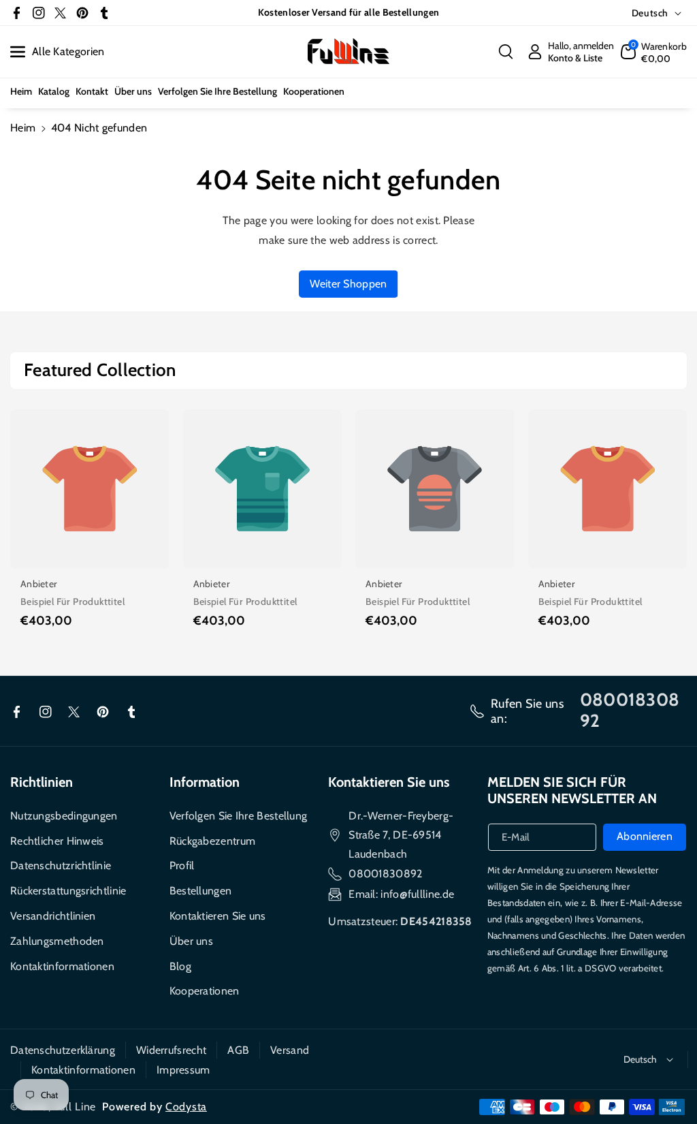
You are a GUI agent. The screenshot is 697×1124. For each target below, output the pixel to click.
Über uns (191, 941)
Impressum (183, 1069)
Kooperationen (204, 990)
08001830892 (385, 873)
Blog (180, 966)
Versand (289, 1050)
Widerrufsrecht (171, 1050)
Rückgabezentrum (212, 840)
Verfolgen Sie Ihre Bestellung (238, 815)
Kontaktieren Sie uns (217, 915)
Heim (22, 127)
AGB (238, 1050)
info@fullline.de (417, 894)
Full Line (75, 1106)
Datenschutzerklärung (62, 1050)
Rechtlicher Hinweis (57, 840)
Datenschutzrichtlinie (60, 865)
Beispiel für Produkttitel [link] (72, 601)
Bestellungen (200, 890)
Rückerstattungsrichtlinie (68, 890)
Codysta (186, 1106)
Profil (182, 865)
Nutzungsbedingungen (64, 815)
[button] (506, 52)
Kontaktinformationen (62, 966)
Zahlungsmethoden (57, 941)
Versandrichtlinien (52, 915)
